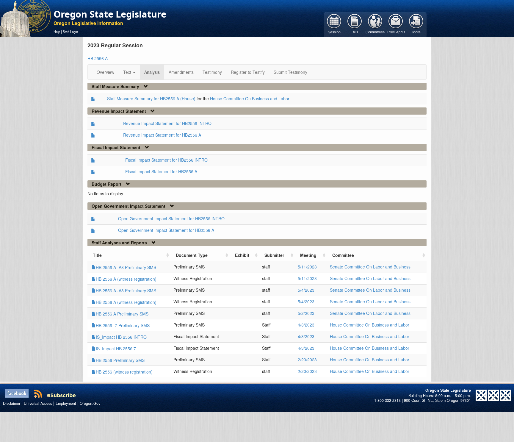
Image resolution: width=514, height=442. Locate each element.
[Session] (334, 24)
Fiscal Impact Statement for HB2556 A (161, 171)
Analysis (152, 72)
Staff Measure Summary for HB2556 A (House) (151, 98)
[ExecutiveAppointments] (396, 24)
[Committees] (375, 24)
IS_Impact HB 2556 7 (116, 349)
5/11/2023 (307, 267)
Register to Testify (248, 72)
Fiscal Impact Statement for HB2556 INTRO (166, 160)
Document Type (192, 255)
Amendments (181, 72)
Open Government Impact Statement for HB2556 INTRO (171, 218)
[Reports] (416, 24)
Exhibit (242, 255)
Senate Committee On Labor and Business (370, 267)
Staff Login (70, 31)
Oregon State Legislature (110, 14)
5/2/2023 (306, 313)
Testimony (212, 72)
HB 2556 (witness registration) (124, 372)
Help (57, 31)
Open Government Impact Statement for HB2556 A (166, 230)
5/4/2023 (306, 290)
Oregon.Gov (90, 403)
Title (97, 255)
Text (127, 72)
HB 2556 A (97, 58)
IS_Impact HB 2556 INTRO (121, 337)
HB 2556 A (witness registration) (126, 279)
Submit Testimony (290, 72)
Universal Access (38, 403)
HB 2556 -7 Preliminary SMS (123, 325)
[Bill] (354, 24)
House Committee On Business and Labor (249, 98)
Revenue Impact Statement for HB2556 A (162, 135)
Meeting (308, 255)
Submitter (274, 255)
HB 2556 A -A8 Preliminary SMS (126, 267)
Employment (66, 403)
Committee (343, 255)
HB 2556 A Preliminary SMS (122, 314)
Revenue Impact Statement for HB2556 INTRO (167, 123)
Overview (105, 72)
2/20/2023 (307, 360)
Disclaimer (11, 403)
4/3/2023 (306, 325)
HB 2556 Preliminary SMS (120, 360)
